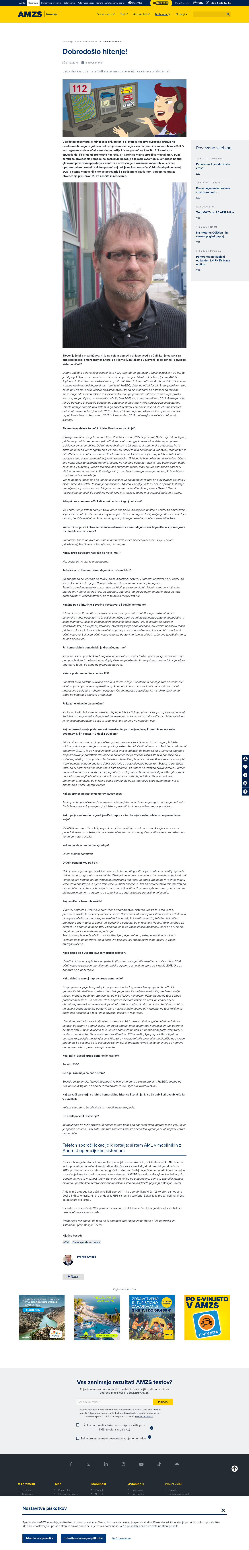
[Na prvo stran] (30, 14)
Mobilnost (82, 41)
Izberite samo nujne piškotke (84, 1538)
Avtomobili (136, 1484)
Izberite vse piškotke (39, 1538)
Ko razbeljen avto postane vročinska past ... (213, 190)
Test (58, 1484)
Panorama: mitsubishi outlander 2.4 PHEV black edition (213, 260)
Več (198, 173)
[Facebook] (71, 1464)
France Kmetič (86, 1257)
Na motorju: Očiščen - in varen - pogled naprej (212, 234)
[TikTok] (159, 1464)
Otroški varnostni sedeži (68, 1496)
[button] (228, 14)
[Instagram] (123, 1464)
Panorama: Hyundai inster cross (213, 166)
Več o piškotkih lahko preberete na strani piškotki (149, 1526)
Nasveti (99, 1494)
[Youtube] (141, 1464)
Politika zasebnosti (179, 1494)
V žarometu (26, 1484)
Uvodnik (26, 1490)
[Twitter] (88, 1464)
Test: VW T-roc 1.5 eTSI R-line (215, 212)
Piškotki (173, 1490)
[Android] (177, 1464)
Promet (95, 41)
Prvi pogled (138, 1494)
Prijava (163, 1401)
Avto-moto (27, 1494)
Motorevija (68, 41)
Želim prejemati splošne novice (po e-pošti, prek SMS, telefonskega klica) (114, 1427)
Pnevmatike (64, 1490)
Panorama (137, 1490)
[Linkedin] (106, 1464)
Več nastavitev (121, 1538)
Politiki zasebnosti (144, 1416)
